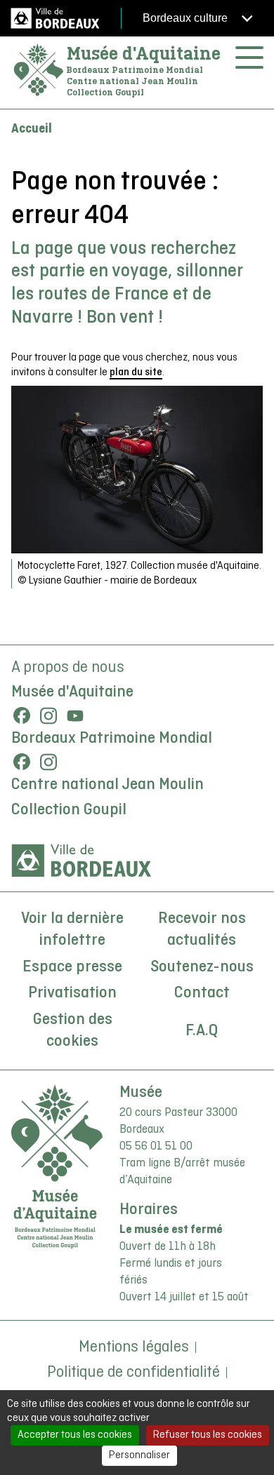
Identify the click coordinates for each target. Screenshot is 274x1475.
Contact (202, 993)
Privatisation (72, 993)
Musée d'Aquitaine (144, 53)
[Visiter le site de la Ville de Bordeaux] (81, 861)
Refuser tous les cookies (207, 1435)
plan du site (136, 372)
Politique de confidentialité (133, 1372)
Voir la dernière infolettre (72, 930)
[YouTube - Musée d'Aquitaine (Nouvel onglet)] (75, 715)
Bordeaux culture (186, 18)
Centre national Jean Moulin (107, 785)
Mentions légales (134, 1347)
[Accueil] (39, 70)
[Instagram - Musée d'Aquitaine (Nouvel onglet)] (48, 715)
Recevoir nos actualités (202, 930)
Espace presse (72, 967)
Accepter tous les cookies (75, 1435)
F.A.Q (201, 1031)
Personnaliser (139, 1455)
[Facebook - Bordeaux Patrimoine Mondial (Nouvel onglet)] (21, 761)
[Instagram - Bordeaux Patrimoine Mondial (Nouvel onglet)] (48, 761)
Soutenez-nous (202, 967)
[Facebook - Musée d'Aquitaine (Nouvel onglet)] (21, 715)
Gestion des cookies (72, 1031)
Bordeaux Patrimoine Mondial (111, 738)
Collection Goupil (68, 810)
